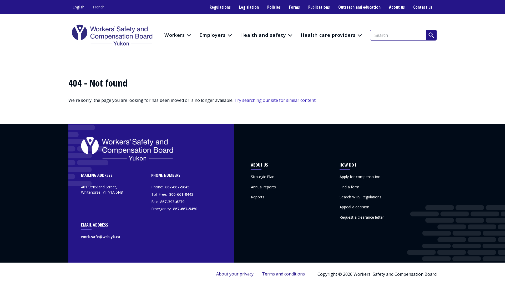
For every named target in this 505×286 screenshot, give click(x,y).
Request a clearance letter (362, 217)
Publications (319, 7)
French (98, 6)
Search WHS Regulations (360, 196)
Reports (257, 196)
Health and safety (263, 35)
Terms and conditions (283, 274)
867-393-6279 (172, 201)
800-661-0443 (181, 194)
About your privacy (235, 274)
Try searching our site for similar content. (275, 100)
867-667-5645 (177, 186)
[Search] (431, 35)
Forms (294, 7)
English (78, 6)
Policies (274, 7)
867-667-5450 (185, 208)
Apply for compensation (360, 176)
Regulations (220, 7)
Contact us (422, 7)
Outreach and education (359, 7)
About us (397, 7)
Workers (174, 35)
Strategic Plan (262, 176)
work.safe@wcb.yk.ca (100, 236)
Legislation (249, 7)
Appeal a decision (354, 206)
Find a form (349, 186)
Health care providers (328, 35)
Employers (212, 35)
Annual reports (263, 186)
